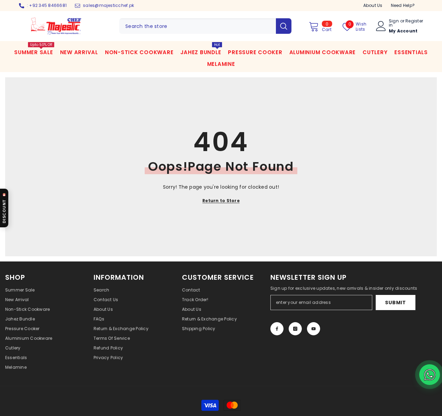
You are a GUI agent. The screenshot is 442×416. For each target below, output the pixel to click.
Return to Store (221, 201)
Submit (395, 302)
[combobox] (197, 26)
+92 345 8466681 (48, 5)
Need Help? (403, 5)
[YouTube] (313, 328)
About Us (373, 5)
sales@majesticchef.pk (108, 5)
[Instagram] (295, 328)
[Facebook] (277, 328)
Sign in (394, 23)
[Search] (205, 26)
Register (414, 21)
